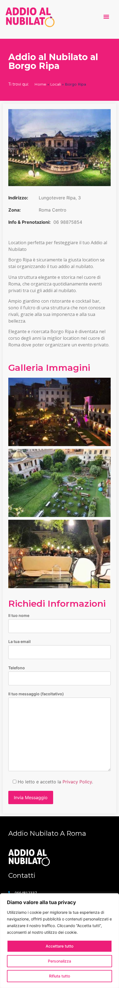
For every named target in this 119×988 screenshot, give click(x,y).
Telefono (16, 668)
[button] (106, 16)
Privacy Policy (77, 781)
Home (40, 84)
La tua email (19, 642)
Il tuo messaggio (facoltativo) (36, 694)
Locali (55, 84)
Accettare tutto (59, 946)
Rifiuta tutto (59, 976)
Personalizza (59, 961)
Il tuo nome (18, 616)
